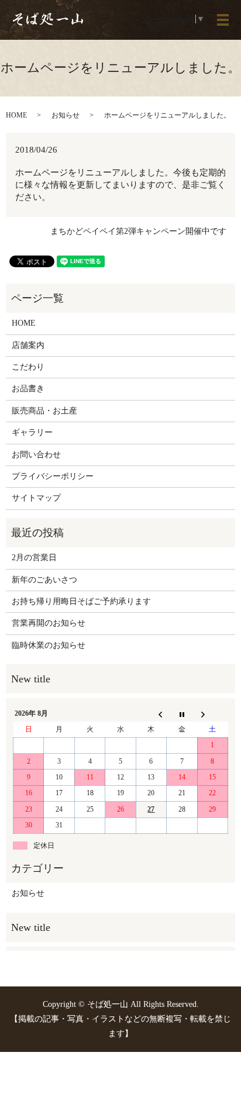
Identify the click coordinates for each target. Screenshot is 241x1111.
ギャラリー (32, 432)
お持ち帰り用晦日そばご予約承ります (81, 601)
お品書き (28, 388)
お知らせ (65, 115)
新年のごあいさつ (44, 579)
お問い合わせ (36, 454)
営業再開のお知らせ (48, 623)
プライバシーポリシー (53, 476)
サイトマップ (36, 498)
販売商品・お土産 (44, 410)
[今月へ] (182, 714)
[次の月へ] (212, 714)
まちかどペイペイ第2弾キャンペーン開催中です (138, 231)
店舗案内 (28, 345)
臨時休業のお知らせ (48, 645)
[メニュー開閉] (223, 20)
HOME (16, 115)
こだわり (28, 367)
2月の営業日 (34, 557)
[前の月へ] (151, 714)
